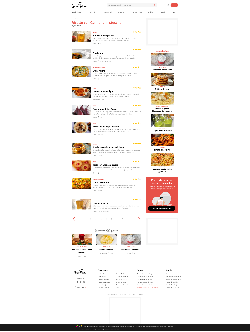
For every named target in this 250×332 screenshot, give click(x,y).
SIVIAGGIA (149, 326)
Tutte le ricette (76, 12)
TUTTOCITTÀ (138, 326)
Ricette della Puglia (172, 285)
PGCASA (122, 326)
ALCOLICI (95, 32)
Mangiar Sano (170, 274)
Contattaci (123, 294)
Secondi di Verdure (122, 277)
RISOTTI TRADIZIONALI (98, 179)
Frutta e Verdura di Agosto (145, 282)
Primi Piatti (102, 277)
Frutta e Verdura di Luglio (145, 279)
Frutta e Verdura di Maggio (145, 274)
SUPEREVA (170, 326)
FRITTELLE (162, 86)
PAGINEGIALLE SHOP (113, 326)
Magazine (121, 12)
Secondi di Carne (121, 282)
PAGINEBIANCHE (129, 326)
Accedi (174, 5)
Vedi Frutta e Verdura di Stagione (147, 287)
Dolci (117, 287)
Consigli (163, 12)
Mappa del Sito (132, 294)
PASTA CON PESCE (162, 167)
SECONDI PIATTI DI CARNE (99, 67)
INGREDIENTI (79, 19)
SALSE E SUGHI (130, 246)
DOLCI (94, 88)
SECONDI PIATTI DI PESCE (162, 106)
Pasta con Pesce (104, 279)
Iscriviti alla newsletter (162, 208)
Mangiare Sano (137, 12)
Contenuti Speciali (112, 294)
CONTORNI (162, 147)
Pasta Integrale (103, 285)
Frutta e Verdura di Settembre (146, 285)
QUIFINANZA (155, 326)
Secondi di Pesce (121, 279)
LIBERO (90, 326)
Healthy (150, 12)
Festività (92, 12)
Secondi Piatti (120, 274)
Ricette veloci (107, 12)
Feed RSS (140, 294)
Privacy (94, 329)
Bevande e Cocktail (122, 285)
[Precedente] (74, 218)
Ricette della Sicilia (172, 282)
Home (73, 19)
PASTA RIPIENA (106, 246)
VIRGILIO (95, 326)
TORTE (94, 161)
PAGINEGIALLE (103, 326)
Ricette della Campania (173, 279)
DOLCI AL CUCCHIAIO (82, 246)
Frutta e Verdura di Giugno (145, 277)
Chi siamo (82, 329)
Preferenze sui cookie (110, 329)
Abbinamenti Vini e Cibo (173, 277)
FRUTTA (94, 50)
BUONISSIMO (163, 326)
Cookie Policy (100, 329)
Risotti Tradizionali (104, 287)
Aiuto (118, 329)
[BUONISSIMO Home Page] (79, 5)
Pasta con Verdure (104, 282)
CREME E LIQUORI (97, 200)
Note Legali (88, 329)
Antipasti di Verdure (105, 274)
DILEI (144, 326)
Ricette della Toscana (172, 287)
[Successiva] (138, 218)
